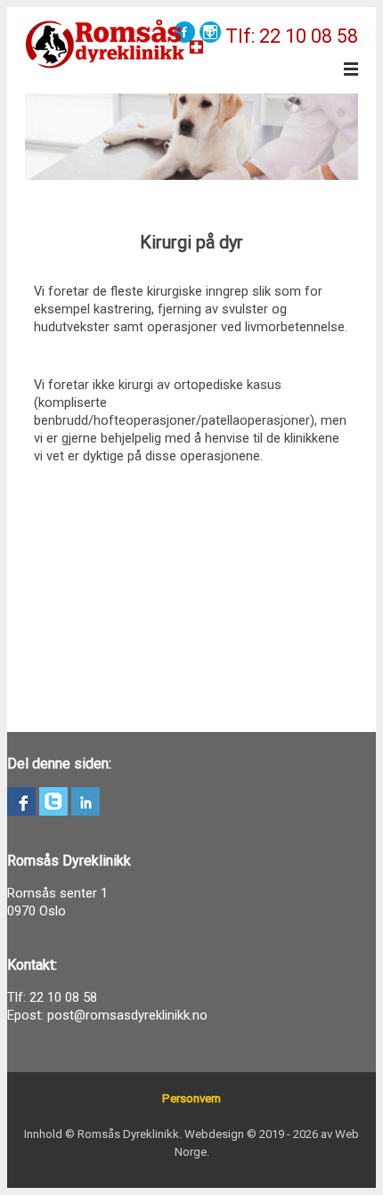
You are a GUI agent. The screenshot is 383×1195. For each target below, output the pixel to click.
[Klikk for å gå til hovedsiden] (114, 44)
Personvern (191, 1098)
